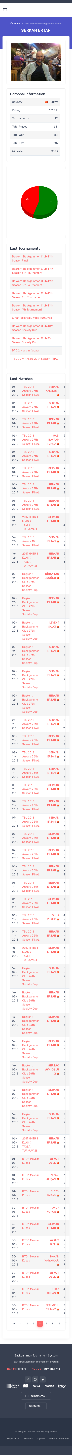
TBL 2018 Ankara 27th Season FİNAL (31, 390)
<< (14, 1323)
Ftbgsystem (51, 1431)
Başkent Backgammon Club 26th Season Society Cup (31, 976)
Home (17, 23)
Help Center (13, 1438)
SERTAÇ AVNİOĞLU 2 (52, 1069)
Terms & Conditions (59, 1438)
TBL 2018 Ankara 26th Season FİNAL (31, 724)
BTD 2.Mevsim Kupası (25, 350)
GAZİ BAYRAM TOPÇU (53, 439)
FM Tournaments (35, 1395)
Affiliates (28, 1438)
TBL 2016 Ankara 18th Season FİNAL (31, 541)
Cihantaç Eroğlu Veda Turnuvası (32, 317)
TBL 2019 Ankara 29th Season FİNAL (35, 358)
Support (41, 1438)
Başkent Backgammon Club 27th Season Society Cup (31, 582)
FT (5, 10)
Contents (35, 1406)
